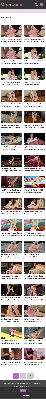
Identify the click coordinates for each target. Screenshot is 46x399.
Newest (3, 21)
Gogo (13, 4)
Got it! (23, 390)
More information (23, 395)
